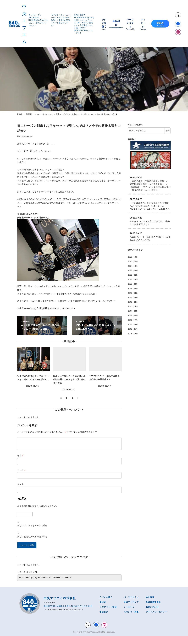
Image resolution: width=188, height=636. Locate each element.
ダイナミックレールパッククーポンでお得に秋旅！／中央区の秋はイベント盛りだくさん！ (60, 20)
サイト (20, 484)
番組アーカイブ (131, 601)
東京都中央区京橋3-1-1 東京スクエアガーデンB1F (68, 605)
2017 (130, 297)
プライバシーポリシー (156, 611)
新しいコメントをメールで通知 (32, 525)
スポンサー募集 (131, 611)
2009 (130, 333)
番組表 (102, 601)
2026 (130, 257)
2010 (130, 329)
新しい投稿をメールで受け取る (32, 536)
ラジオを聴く (105, 597)
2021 (130, 279)
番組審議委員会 (153, 601)
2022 (130, 275)
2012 (130, 320)
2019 (130, 288)
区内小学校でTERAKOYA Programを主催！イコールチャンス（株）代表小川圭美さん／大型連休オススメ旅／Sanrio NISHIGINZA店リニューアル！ (84, 24)
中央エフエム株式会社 (60, 598)
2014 (130, 310)
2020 (130, 283)
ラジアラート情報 (108, 606)
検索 (167, 130)
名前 (20, 455)
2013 (130, 315)
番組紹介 (103, 611)
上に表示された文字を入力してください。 (37, 505)
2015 (130, 306)
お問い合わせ (152, 606)
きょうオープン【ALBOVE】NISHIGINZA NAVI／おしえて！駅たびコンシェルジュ (38, 20)
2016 (130, 302)
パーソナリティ (131, 597)
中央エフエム (90, 631)
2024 (130, 266)
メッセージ (129, 606)
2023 (130, 270)
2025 (130, 261)
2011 (130, 324)
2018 (130, 293)
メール (21, 469)
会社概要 (150, 597)
